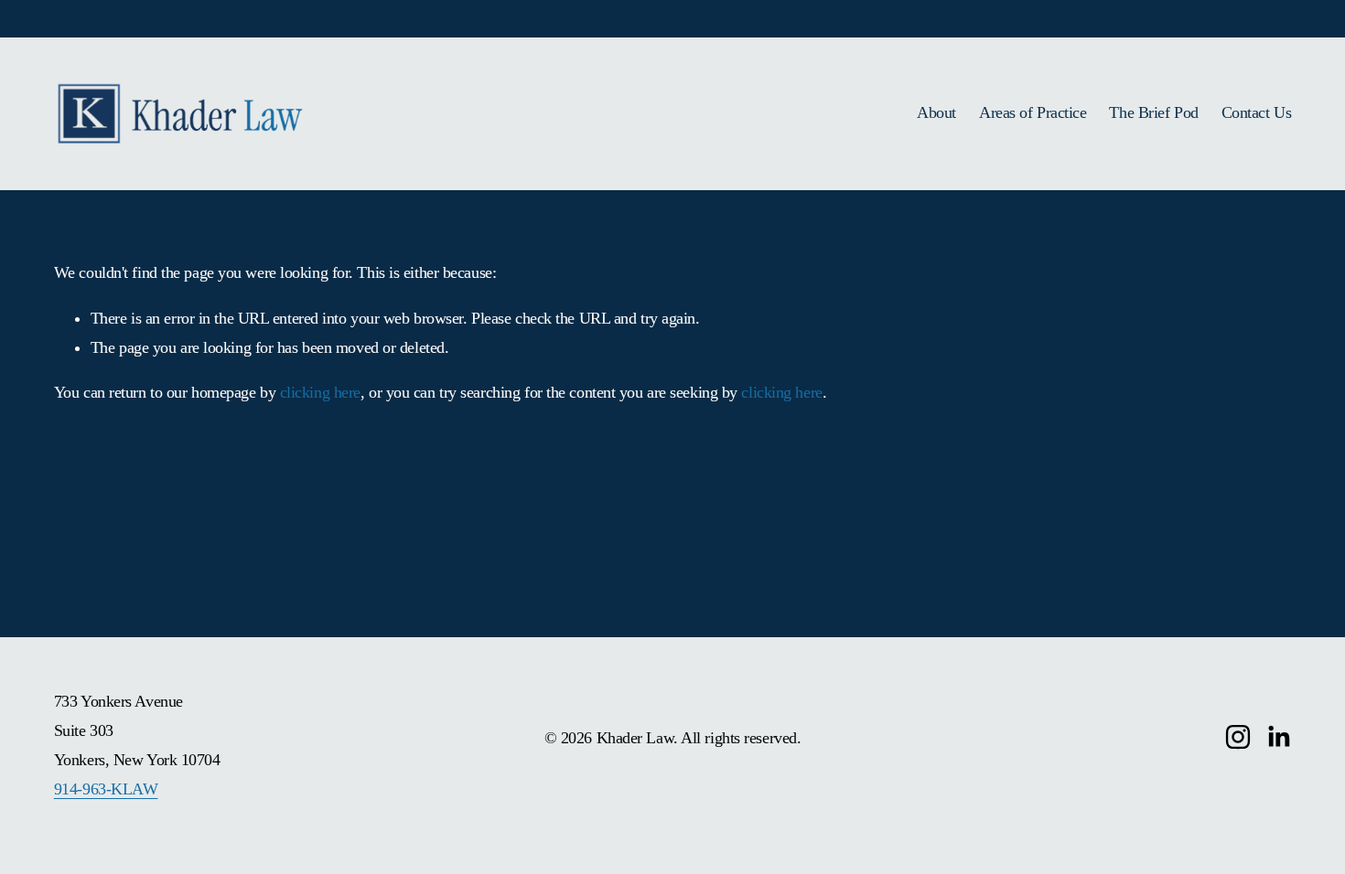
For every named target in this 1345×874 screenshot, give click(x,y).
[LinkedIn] (1278, 737)
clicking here (320, 392)
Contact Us (1256, 112)
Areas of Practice (1032, 112)
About (936, 112)
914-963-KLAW (106, 789)
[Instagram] (1238, 737)
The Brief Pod (1153, 112)
